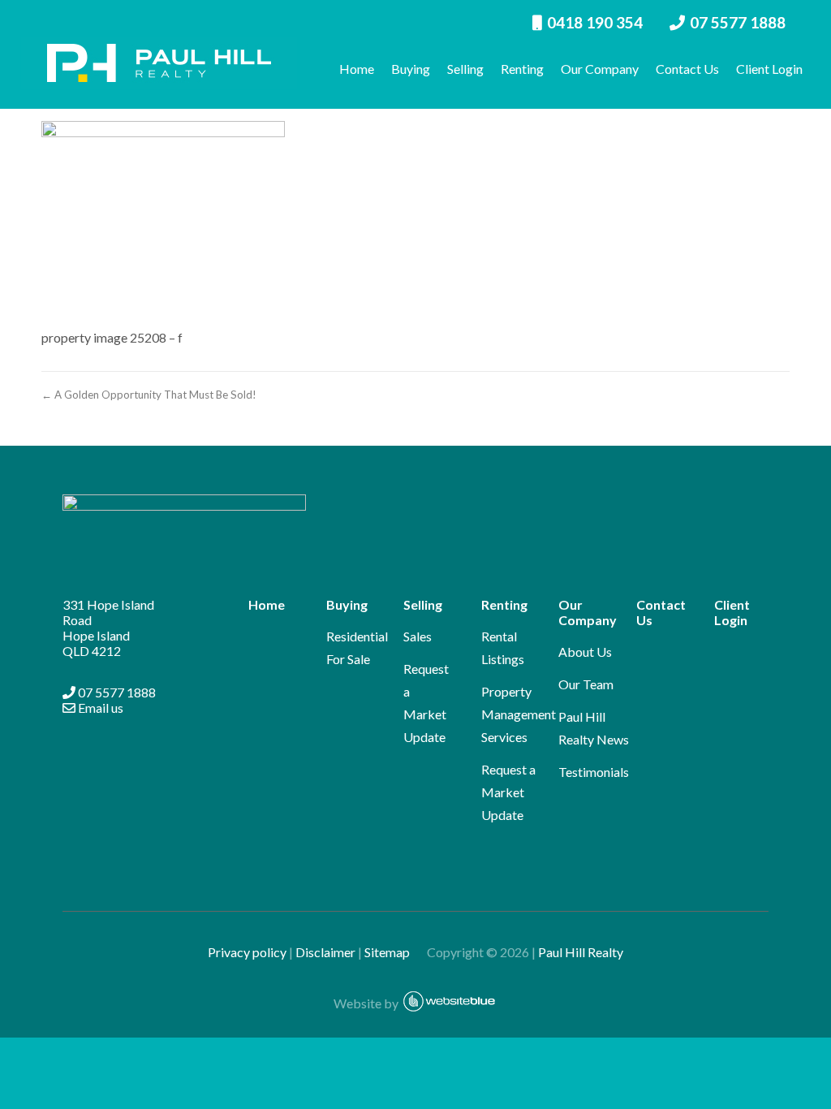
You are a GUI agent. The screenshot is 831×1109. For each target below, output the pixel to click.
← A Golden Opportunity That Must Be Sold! (148, 394)
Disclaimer (325, 952)
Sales (417, 636)
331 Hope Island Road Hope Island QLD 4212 (108, 627)
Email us (99, 707)
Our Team (586, 684)
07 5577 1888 (738, 22)
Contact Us (687, 68)
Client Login (769, 68)
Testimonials (593, 771)
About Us (585, 651)
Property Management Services (518, 714)
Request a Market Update (508, 792)
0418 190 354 (595, 22)
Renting (522, 68)
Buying (410, 68)
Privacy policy (247, 952)
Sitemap (394, 952)
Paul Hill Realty (580, 952)
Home (356, 68)
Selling (465, 68)
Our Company (600, 68)
